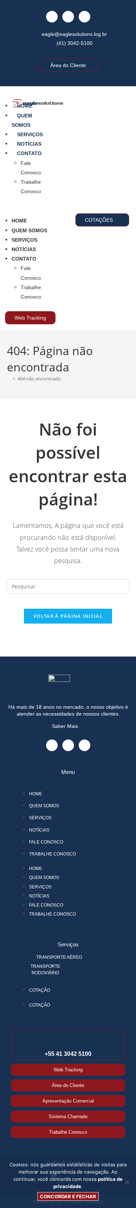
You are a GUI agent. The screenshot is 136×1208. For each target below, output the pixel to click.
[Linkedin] (84, 16)
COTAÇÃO (39, 990)
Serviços (30, 134)
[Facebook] (52, 16)
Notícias (29, 144)
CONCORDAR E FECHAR (68, 1196)
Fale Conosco (46, 842)
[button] (26, 206)
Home (24, 106)
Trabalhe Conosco (52, 854)
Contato (29, 153)
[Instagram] (68, 16)
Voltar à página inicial (68, 616)
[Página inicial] (9, 378)
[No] (127, 1182)
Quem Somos (29, 230)
